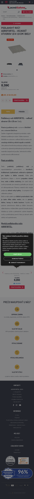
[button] (17, 263)
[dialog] (17, 249)
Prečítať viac (5, 250)
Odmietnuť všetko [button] (17, 258)
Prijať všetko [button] (17, 254)
